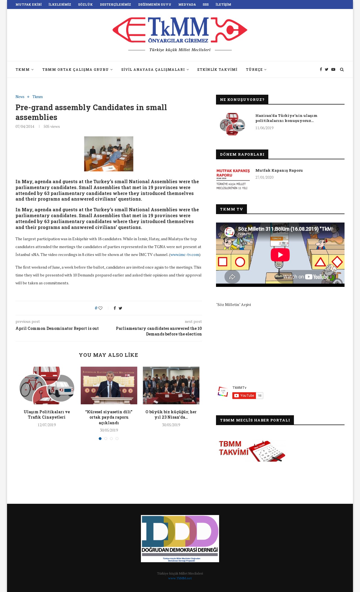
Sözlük (85, 4)
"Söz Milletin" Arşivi (233, 304)
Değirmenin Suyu (154, 4)
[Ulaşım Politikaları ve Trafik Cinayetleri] (47, 385)
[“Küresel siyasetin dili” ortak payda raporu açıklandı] (109, 385)
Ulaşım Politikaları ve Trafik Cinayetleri (47, 414)
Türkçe (254, 69)
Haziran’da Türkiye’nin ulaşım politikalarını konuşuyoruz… (286, 118)
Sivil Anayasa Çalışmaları (153, 69)
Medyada (187, 4)
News (19, 97)
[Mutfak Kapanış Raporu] (233, 179)
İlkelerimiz (60, 4)
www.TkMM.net (180, 578)
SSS (206, 4)
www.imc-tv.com (184, 254)
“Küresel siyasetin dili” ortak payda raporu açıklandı (108, 417)
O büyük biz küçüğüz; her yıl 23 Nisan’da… (171, 414)
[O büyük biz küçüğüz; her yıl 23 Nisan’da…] (171, 385)
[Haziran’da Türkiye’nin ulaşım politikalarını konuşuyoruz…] (233, 124)
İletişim (223, 4)
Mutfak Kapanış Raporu (279, 170)
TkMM (22, 69)
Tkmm (37, 97)
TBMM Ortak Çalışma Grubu (75, 69)
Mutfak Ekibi (28, 4)
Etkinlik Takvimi (217, 69)
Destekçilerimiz (115, 4)
